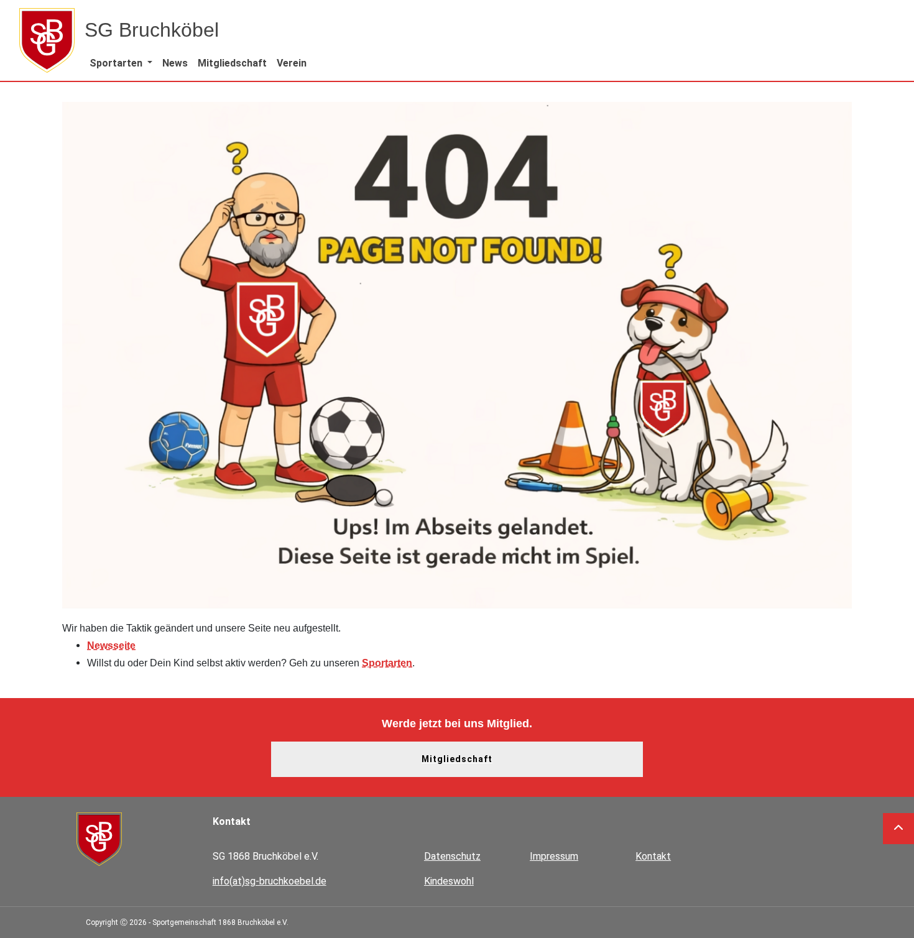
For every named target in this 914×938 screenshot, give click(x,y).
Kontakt (653, 856)
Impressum (554, 856)
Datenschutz (452, 856)
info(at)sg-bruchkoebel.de (269, 881)
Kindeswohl (449, 881)
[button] (121, 63)
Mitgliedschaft (457, 759)
